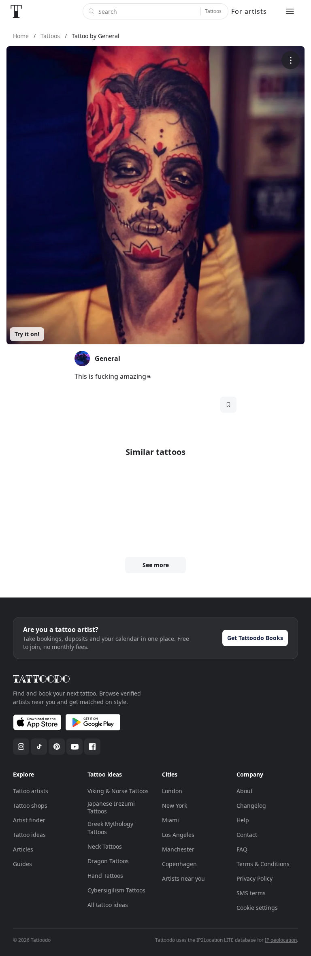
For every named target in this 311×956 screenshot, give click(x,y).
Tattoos (213, 11)
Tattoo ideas (29, 835)
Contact (246, 835)
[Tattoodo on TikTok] (39, 746)
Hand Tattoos (105, 875)
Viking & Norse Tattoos (118, 791)
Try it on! (27, 334)
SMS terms (251, 893)
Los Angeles (178, 835)
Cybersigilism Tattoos (116, 890)
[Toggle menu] (290, 11)
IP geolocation (281, 940)
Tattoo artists (30, 791)
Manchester (178, 849)
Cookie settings (257, 907)
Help (242, 820)
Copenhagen (179, 864)
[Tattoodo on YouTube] (74, 746)
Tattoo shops (30, 805)
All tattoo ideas (107, 905)
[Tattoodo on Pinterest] (57, 746)
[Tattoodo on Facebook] (92, 746)
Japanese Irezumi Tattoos (111, 807)
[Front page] (16, 11)
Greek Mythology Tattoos (110, 828)
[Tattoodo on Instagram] (21, 746)
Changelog (251, 805)
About (244, 791)
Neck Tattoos (104, 846)
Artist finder (29, 820)
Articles (23, 849)
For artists (249, 11)
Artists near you (183, 878)
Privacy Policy (254, 878)
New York (174, 805)
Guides (22, 864)
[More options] (290, 60)
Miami (170, 820)
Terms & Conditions (263, 864)
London (172, 791)
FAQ (241, 849)
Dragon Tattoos (108, 861)
